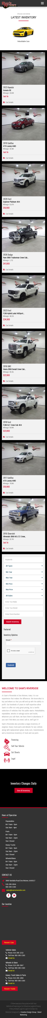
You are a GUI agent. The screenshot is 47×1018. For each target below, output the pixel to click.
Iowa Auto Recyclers (22, 1003)
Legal (32, 1006)
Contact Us (33, 1009)
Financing (16, 1006)
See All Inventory (23, 790)
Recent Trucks (9, 988)
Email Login (19, 1009)
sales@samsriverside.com (15, 890)
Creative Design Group (28, 1012)
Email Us (11, 958)
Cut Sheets (25, 1006)
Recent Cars (9, 942)
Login (26, 1009)
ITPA (12, 1003)
